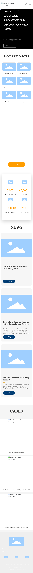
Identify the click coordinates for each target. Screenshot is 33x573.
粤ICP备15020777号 (10, 569)
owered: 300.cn (21, 569)
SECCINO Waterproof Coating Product (16, 379)
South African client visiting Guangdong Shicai (15, 267)
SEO (28, 569)
